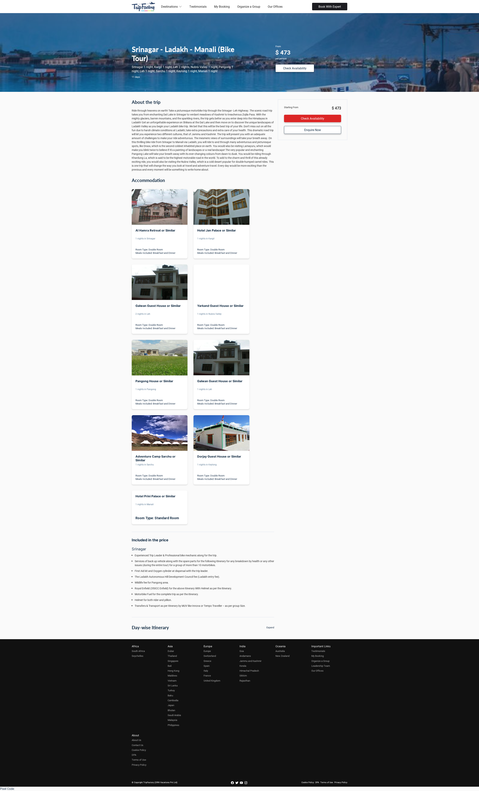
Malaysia (172, 720)
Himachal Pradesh (249, 670)
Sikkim (243, 675)
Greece (207, 661)
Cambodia (173, 700)
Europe (207, 651)
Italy (206, 670)
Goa (242, 651)
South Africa (138, 651)
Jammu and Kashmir (250, 661)
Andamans (245, 656)
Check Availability (294, 68)
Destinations (169, 6)
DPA (134, 755)
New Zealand (282, 656)
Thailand (172, 656)
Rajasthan (245, 680)
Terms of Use (139, 759)
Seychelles (137, 656)
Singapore (173, 661)
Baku (170, 695)
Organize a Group (248, 6)
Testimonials (198, 6)
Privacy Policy (139, 764)
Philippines (173, 725)
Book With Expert (329, 6)
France (207, 675)
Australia (280, 651)
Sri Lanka (173, 685)
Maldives (172, 675)
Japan (171, 705)
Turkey (171, 690)
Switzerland (210, 656)
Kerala (243, 665)
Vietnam (172, 680)
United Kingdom (212, 680)
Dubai (171, 651)
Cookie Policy (139, 750)
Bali (170, 665)
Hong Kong (173, 670)
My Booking (222, 6)
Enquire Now (312, 130)
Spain (207, 665)
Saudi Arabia (174, 715)
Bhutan (171, 710)
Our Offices (275, 6)
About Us (136, 740)
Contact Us (137, 745)
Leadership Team (320, 665)
